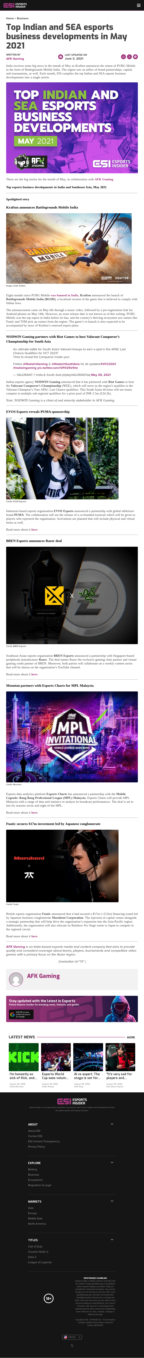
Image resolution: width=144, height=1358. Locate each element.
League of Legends (40, 1262)
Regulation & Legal (39, 1185)
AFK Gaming (104, 179)
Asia (30, 1208)
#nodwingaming (25, 368)
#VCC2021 (108, 364)
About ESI (34, 1131)
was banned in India (64, 295)
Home (10, 18)
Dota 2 (32, 1257)
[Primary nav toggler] (138, 5)
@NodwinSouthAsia (66, 364)
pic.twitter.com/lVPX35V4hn (57, 368)
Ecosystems (35, 1180)
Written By (13, 54)
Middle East (35, 1218)
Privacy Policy (36, 1146)
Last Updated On (76, 55)
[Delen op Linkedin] (135, 56)
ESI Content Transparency (44, 1141)
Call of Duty (35, 1246)
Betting (32, 1169)
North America (37, 1224)
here (34, 529)
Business (23, 18)
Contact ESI (35, 1136)
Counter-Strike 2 (38, 1252)
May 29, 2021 (101, 375)
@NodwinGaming (35, 364)
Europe (32, 1213)
